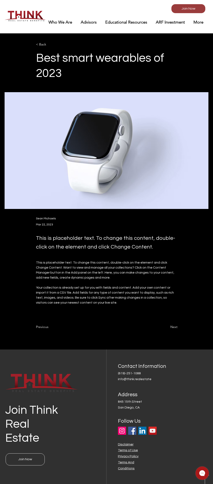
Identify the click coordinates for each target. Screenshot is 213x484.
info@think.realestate (134, 379)
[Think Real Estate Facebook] (132, 431)
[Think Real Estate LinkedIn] (142, 431)
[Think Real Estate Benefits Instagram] (122, 431)
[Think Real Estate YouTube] (153, 431)
